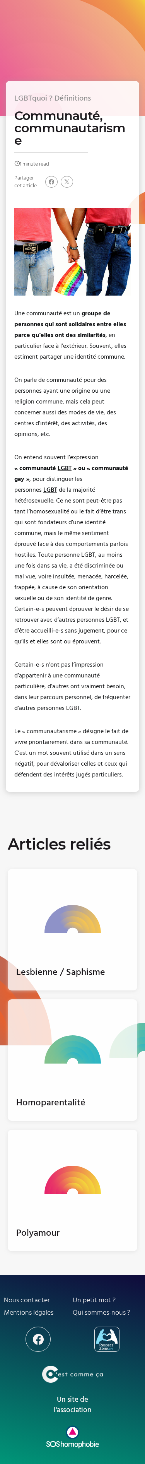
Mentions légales (28, 1312)
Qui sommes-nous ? (101, 1312)
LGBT (50, 490)
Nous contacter (27, 1300)
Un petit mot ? (94, 1300)
